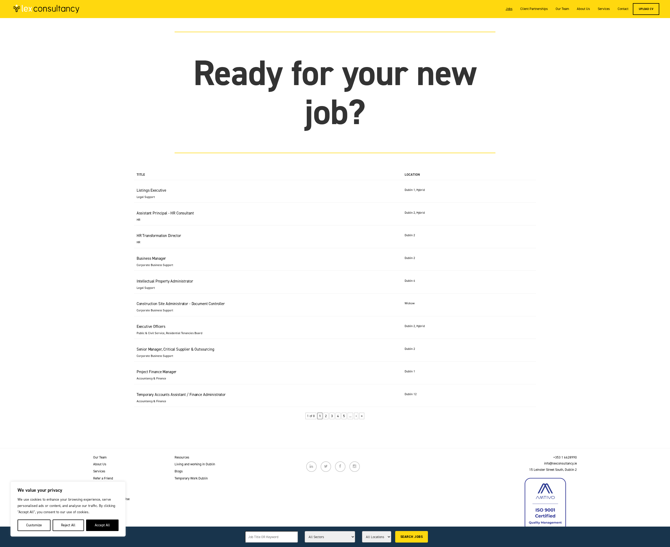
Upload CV (646, 9)
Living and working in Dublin (195, 464)
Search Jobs (411, 536)
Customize (34, 525)
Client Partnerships (534, 9)
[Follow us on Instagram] (354, 466)
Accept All (102, 525)
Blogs (179, 471)
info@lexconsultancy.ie (560, 463)
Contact (623, 9)
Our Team (562, 9)
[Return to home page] (46, 9)
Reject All (68, 525)
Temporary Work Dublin (191, 478)
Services (604, 9)
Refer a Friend (103, 478)
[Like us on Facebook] (340, 466)
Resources (182, 457)
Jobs (509, 9)
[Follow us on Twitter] (326, 466)
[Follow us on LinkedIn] (311, 466)
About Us (583, 9)
